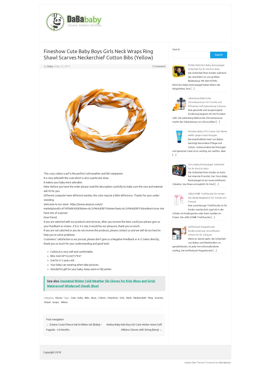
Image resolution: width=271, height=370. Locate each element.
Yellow (64, 302)
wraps (55, 302)
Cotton (102, 297)
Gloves (58, 297)
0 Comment (159, 66)
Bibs (87, 297)
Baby (50, 66)
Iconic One (190, 362)
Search (176, 49)
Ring (150, 297)
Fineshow (113, 297)
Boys (93, 297)
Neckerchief (139, 297)
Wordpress (225, 362)
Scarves (159, 297)
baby (80, 297)
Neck (129, 297)
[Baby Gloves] (88, 31)
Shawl (47, 302)
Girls (122, 297)
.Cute (73, 297)
